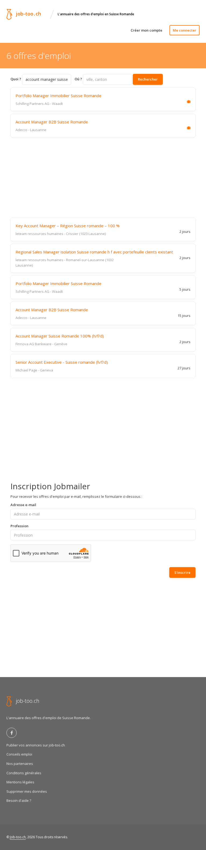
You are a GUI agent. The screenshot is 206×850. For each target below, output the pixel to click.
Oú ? (78, 79)
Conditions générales (23, 773)
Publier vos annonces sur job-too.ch (35, 745)
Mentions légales (20, 782)
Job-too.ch (18, 837)
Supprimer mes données (26, 791)
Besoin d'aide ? (18, 800)
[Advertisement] (103, 177)
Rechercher (148, 79)
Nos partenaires (19, 763)
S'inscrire (182, 572)
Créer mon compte (146, 30)
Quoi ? (15, 79)
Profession (19, 525)
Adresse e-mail (23, 504)
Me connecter (184, 30)
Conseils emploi (19, 754)
